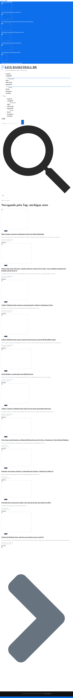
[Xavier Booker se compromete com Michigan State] (16, 368)
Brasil (7, 89)
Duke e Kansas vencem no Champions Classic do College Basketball (22, 234)
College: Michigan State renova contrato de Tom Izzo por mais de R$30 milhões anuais (28, 339)
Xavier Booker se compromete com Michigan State (17, 374)
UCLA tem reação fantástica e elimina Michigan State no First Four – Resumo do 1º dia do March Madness (35, 440)
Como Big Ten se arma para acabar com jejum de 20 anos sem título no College (26, 502)
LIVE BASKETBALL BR (21, 67)
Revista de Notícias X (47, 693)
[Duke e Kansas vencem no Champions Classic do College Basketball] (14, 228)
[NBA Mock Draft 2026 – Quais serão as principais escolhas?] (4, 60)
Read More (3, 242)
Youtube (8, 74)
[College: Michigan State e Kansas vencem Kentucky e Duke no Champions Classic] (14, 299)
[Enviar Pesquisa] (22, 122)
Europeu (10, 87)
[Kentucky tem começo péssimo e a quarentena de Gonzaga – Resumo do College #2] (16, 465)
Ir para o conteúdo (3, 0)
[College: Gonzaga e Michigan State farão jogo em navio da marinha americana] (15, 403)
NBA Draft (9, 82)
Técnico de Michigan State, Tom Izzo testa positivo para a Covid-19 (22, 537)
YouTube (8, 93)
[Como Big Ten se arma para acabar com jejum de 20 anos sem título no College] (16, 497)
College (8, 76)
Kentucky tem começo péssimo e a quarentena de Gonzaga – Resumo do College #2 (27, 471)
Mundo (8, 84)
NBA (7, 80)
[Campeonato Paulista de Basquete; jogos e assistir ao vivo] (6, 9)
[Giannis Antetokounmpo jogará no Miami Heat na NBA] (6, 50)
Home (2, 200)
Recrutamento (11, 78)
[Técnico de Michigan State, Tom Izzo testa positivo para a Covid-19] (16, 531)
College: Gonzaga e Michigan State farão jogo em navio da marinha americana (26, 408)
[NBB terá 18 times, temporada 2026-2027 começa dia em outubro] (6, 29)
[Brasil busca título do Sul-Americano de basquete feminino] (6, 40)
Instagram (9, 91)
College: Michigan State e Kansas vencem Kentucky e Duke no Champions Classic (27, 305)
